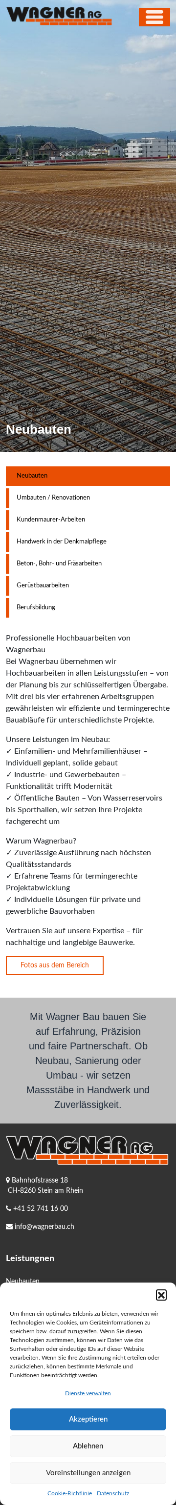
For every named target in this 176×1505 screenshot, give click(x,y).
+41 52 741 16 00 (40, 1208)
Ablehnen (88, 1446)
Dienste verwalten (88, 1393)
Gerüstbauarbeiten (43, 585)
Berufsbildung (36, 607)
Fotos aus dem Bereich (55, 965)
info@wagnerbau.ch (44, 1227)
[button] (161, 1295)
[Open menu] (154, 17)
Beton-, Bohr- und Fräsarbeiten (59, 564)
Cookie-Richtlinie (69, 1493)
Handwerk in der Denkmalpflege (62, 542)
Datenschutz (113, 1493)
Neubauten (32, 476)
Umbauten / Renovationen (53, 498)
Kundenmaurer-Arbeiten (51, 520)
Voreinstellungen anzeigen (88, 1473)
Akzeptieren (88, 1419)
